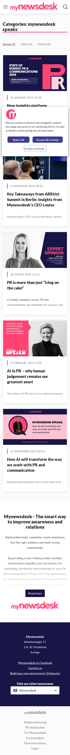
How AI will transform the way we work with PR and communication (34, 465)
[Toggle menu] (5, 7)
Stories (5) (9, 44)
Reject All (18, 139)
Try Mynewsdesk (35, 732)
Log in (35, 748)
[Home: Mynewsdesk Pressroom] (34, 7)
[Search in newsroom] (65, 6)
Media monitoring (35, 722)
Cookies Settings (34, 148)
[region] (35, 131)
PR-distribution (35, 727)
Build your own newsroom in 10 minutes (35, 673)
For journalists (35, 738)
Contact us (35, 668)
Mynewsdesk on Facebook (35, 663)
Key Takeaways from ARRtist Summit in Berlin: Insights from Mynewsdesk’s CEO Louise (34, 199)
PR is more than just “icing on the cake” (33, 285)
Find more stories (35, 743)
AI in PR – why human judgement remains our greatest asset (27, 376)
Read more (35, 593)
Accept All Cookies (47, 139)
